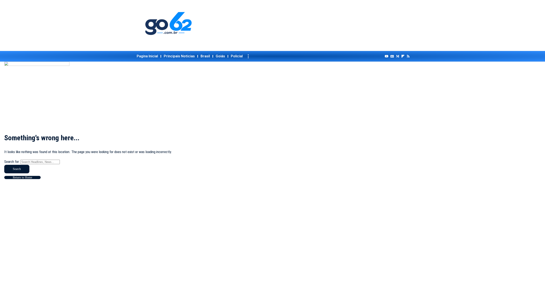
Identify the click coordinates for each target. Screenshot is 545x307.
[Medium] (397, 56)
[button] (248, 56)
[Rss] (408, 56)
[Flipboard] (403, 56)
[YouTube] (386, 56)
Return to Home (22, 177)
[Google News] (392, 56)
